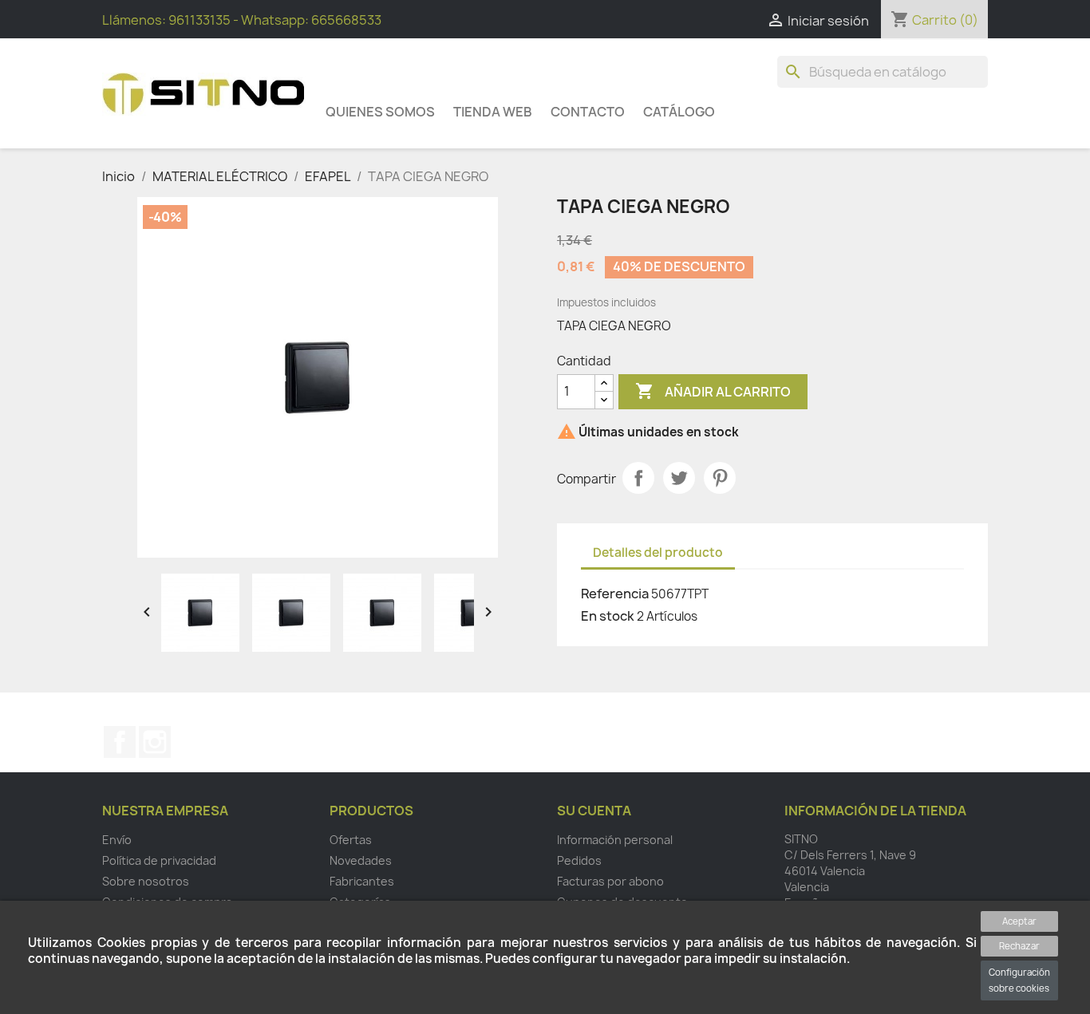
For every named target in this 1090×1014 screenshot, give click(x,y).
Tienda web (492, 111)
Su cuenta (594, 810)
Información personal (615, 839)
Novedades (361, 860)
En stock (607, 616)
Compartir (638, 478)
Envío (117, 839)
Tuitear (679, 478)
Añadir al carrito (713, 390)
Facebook (120, 742)
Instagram (155, 742)
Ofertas (351, 839)
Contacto (588, 111)
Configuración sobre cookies (1019, 980)
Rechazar (1019, 946)
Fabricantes (362, 881)
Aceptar (1019, 921)
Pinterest (720, 478)
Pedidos (579, 860)
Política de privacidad (159, 860)
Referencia (615, 594)
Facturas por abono (610, 881)
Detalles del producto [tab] (658, 552)
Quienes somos (380, 111)
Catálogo (679, 111)
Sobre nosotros (145, 881)
